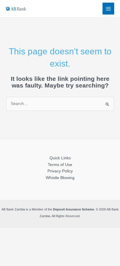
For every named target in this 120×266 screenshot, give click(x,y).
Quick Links (60, 158)
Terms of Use (60, 165)
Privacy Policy (60, 171)
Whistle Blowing (60, 178)
